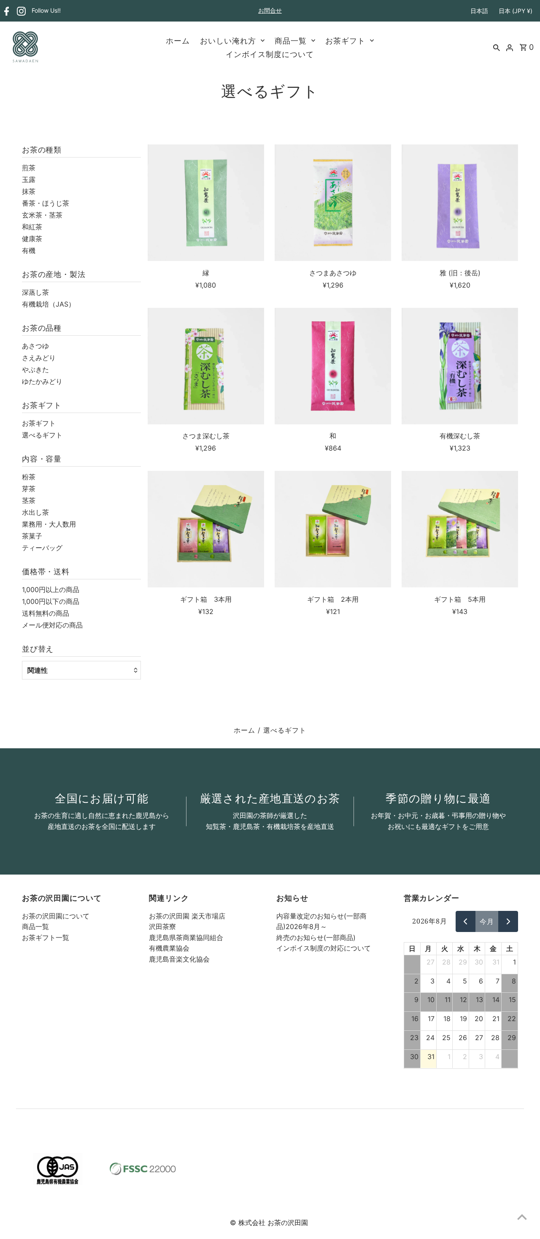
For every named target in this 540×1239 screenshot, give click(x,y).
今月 (487, 921)
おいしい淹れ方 (228, 40)
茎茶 (28, 500)
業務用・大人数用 (49, 524)
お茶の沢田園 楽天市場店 (187, 916)
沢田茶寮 (162, 926)
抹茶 (28, 191)
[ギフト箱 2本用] (333, 529)
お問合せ (270, 10)
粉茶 (28, 477)
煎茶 (28, 167)
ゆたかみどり (42, 381)
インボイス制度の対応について (323, 948)
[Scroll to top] (522, 1216)
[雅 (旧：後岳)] (460, 202)
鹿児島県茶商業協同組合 (186, 937)
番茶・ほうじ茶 (45, 203)
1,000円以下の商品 (50, 601)
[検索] (496, 47)
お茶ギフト (345, 40)
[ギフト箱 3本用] (206, 529)
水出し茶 (35, 512)
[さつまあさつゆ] (333, 202)
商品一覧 (291, 40)
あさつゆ (35, 346)
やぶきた (35, 369)
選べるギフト (42, 435)
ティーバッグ (42, 547)
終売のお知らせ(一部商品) (316, 937)
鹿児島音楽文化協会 (179, 959)
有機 (28, 250)
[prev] (465, 921)
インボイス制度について (270, 54)
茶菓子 (32, 536)
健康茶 (32, 238)
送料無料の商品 (45, 613)
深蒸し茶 (35, 292)
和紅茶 (32, 227)
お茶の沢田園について (55, 916)
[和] (333, 366)
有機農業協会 (169, 948)
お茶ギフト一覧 (45, 937)
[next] (508, 921)
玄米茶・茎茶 (42, 215)
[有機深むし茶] (460, 366)
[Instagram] (20, 11)
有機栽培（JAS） (48, 304)
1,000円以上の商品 (50, 589)
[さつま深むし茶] (206, 366)
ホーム (178, 40)
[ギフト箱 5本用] (460, 529)
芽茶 (28, 488)
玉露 (28, 179)
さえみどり (39, 357)
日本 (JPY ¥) (515, 10)
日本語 (479, 10)
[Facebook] (5, 11)
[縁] (206, 202)
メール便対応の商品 (52, 625)
